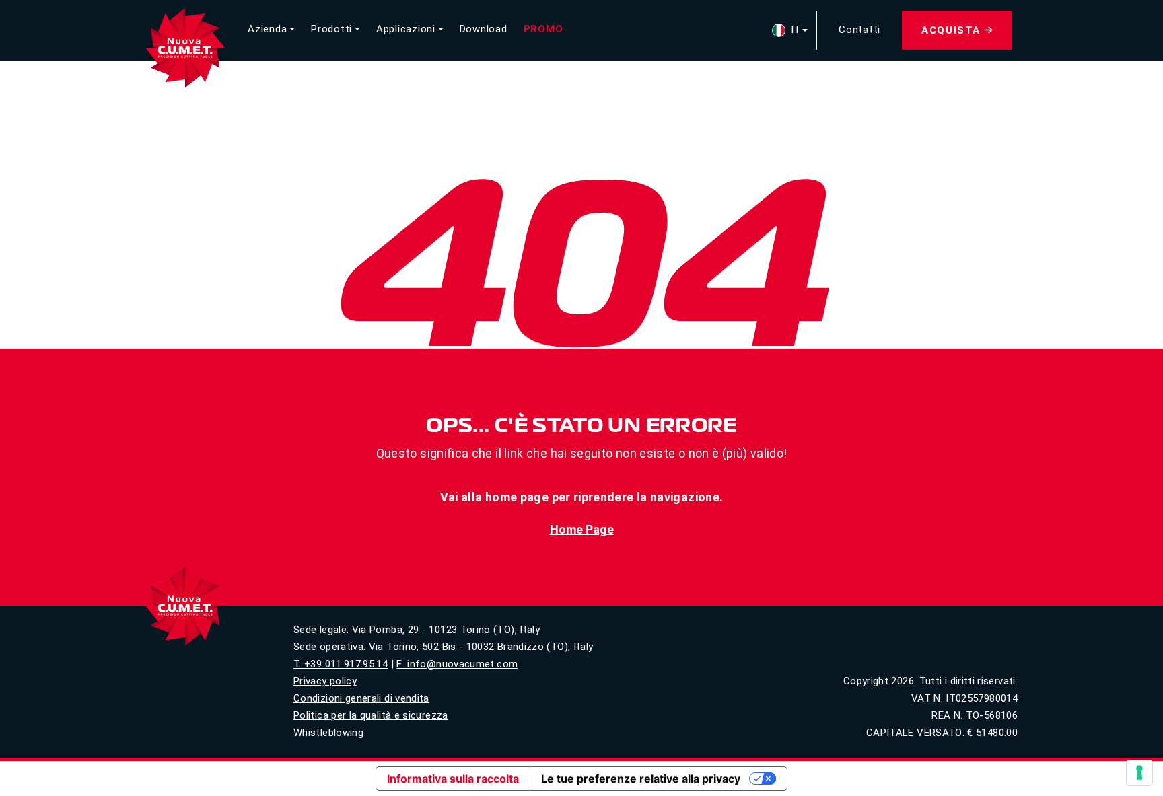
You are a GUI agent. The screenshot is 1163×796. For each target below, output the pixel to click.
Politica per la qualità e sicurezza (370, 715)
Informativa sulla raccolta (453, 778)
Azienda (267, 30)
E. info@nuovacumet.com (457, 664)
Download (483, 30)
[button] (786, 30)
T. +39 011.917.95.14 (340, 664)
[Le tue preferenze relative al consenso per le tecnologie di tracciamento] (1139, 772)
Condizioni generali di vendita (361, 698)
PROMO (543, 30)
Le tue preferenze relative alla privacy (640, 778)
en (790, 48)
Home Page (582, 529)
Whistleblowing (328, 733)
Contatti (859, 30)
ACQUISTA (951, 30)
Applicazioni (405, 30)
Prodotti (331, 30)
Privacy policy (325, 681)
